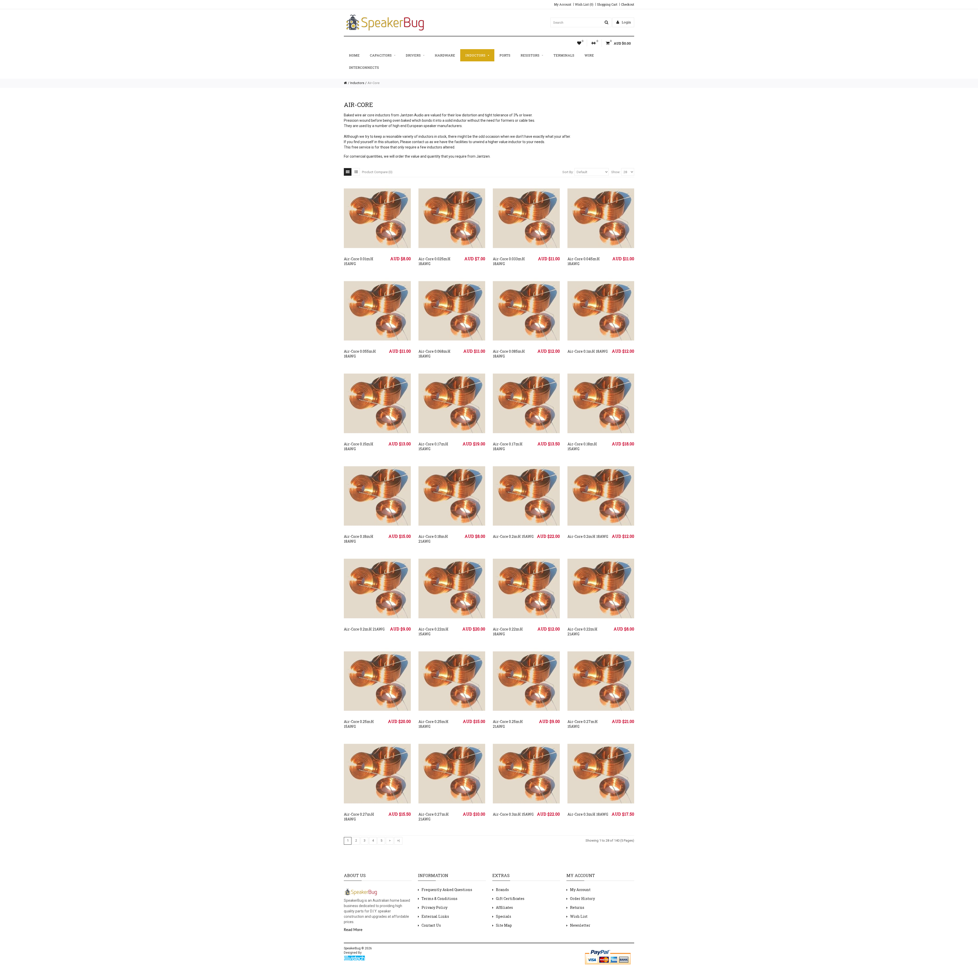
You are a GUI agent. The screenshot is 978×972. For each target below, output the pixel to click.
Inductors (475, 55)
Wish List (579, 916)
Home (354, 55)
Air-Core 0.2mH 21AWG (364, 629)
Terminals (563, 55)
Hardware (445, 55)
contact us (420, 142)
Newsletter (580, 925)
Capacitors (381, 55)
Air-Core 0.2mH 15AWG (513, 536)
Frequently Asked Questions (447, 889)
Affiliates (504, 907)
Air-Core (373, 83)
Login (626, 22)
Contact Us (431, 925)
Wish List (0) (584, 4)
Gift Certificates (510, 898)
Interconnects (364, 67)
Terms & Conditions (439, 898)
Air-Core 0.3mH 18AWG (587, 814)
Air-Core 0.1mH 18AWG (587, 351)
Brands (502, 889)
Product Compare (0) (377, 172)
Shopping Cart (607, 4)
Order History (582, 898)
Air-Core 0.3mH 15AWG (513, 814)
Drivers (413, 55)
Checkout (627, 4)
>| (398, 840)
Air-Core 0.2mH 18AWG (587, 536)
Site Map (504, 925)
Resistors (530, 55)
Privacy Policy (434, 907)
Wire (589, 55)
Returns (577, 907)
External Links (435, 916)
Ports (504, 55)
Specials (503, 916)
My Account (562, 4)
